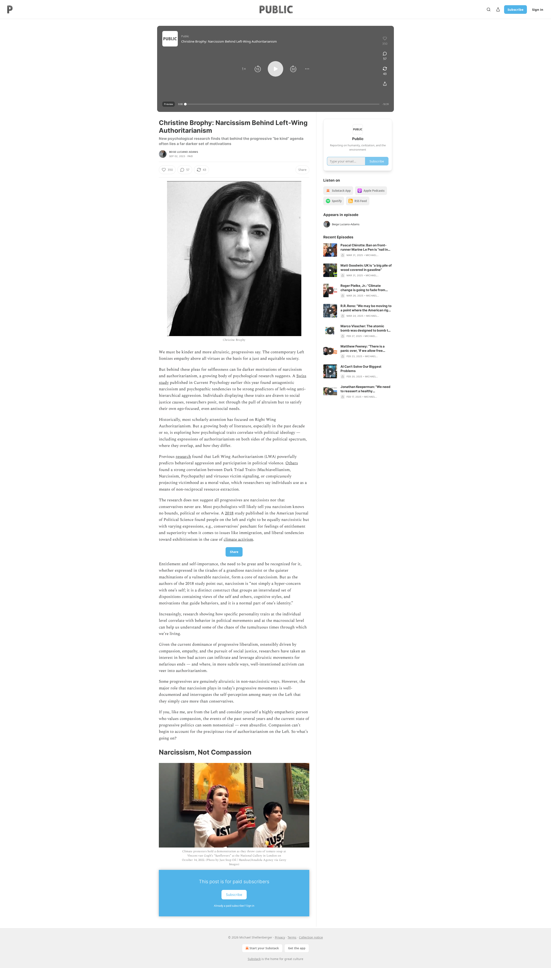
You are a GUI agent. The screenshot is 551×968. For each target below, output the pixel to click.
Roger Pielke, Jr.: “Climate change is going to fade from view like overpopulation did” (363, 288)
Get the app (296, 948)
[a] (330, 250)
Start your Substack (264, 948)
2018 (229, 513)
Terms (292, 937)
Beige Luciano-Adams (183, 151)
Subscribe (515, 9)
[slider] (282, 104)
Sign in (537, 9)
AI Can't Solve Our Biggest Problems (361, 368)
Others (291, 463)
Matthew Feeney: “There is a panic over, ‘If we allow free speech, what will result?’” (363, 348)
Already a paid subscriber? (234, 906)
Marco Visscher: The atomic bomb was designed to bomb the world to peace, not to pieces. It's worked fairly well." (366, 328)
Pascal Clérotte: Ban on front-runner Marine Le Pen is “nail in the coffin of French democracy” (366, 247)
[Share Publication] (498, 9)
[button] (243, 68)
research (183, 457)
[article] (358, 250)
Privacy (280, 937)
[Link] (152, 752)
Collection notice (311, 937)
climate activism (238, 539)
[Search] (488, 9)
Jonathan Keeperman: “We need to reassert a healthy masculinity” (365, 389)
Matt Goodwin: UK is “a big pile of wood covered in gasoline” (366, 267)
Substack (254, 959)
